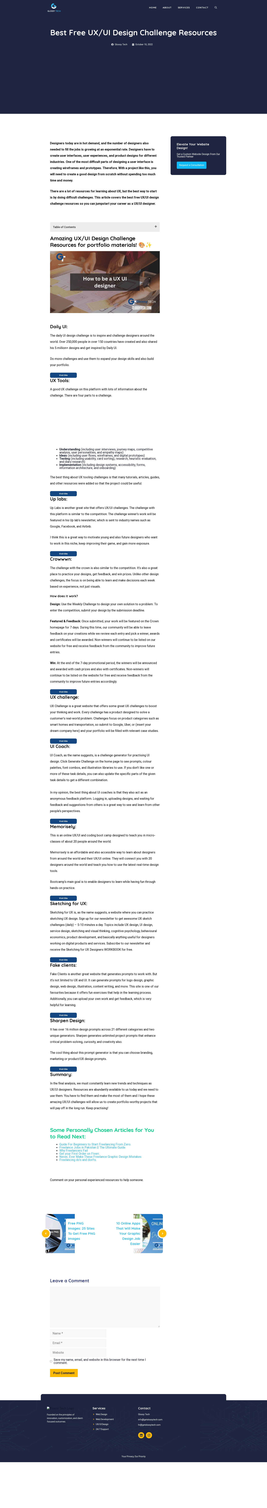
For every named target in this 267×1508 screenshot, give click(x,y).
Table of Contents (64, 227)
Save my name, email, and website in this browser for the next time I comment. (100, 1361)
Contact (202, 7)
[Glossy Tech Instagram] (149, 1435)
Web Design (101, 1414)
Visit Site (63, 375)
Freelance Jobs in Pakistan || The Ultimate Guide (92, 1147)
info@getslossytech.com (150, 1419)
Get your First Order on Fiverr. (79, 1153)
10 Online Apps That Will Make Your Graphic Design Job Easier (128, 1233)
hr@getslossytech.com (149, 1425)
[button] (216, 7)
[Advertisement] (133, 90)
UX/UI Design (102, 1424)
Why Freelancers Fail (73, 1150)
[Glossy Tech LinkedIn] (141, 1435)
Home (153, 7)
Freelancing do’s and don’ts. (78, 1160)
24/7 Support (102, 1429)
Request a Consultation (191, 165)
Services (184, 7)
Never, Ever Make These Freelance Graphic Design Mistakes (100, 1157)
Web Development (105, 1419)
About (167, 7)
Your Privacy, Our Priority (134, 1456)
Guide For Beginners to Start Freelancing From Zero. (95, 1144)
